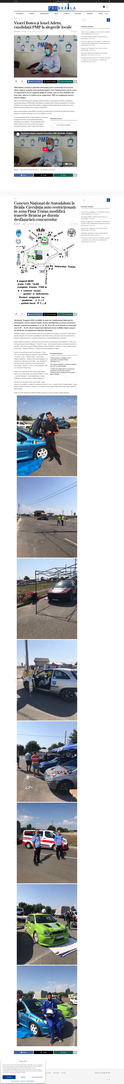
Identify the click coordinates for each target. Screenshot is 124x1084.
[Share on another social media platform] (75, 81)
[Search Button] (109, 1)
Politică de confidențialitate (27, 1081)
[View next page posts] (65, 378)
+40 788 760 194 (105, 1073)
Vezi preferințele (37, 1077)
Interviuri (90, 13)
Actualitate (19, 13)
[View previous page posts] (62, 378)
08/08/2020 (17, 31)
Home (15, 18)
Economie (78, 13)
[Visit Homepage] (62, 7)
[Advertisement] (95, 76)
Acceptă (9, 1077)
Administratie (44, 13)
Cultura (66, 13)
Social (101, 13)
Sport (56, 13)
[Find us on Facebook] (107, 1080)
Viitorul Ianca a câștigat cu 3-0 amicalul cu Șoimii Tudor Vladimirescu (60, 359)
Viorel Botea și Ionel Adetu (47, 169)
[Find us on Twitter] (109, 1080)
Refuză (23, 1077)
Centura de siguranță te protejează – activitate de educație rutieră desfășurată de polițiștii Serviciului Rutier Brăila (95, 43)
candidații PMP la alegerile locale (29, 169)
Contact (16, 1)
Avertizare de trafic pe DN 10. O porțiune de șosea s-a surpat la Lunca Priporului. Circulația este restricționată (95, 59)
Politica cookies (15, 1081)
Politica (31, 13)
